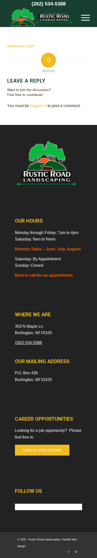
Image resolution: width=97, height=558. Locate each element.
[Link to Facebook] (68, 552)
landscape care (20, 46)
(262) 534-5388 (49, 3)
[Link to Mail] (76, 552)
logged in (38, 106)
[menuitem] (83, 17)
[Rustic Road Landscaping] (40, 17)
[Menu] (83, 17)
